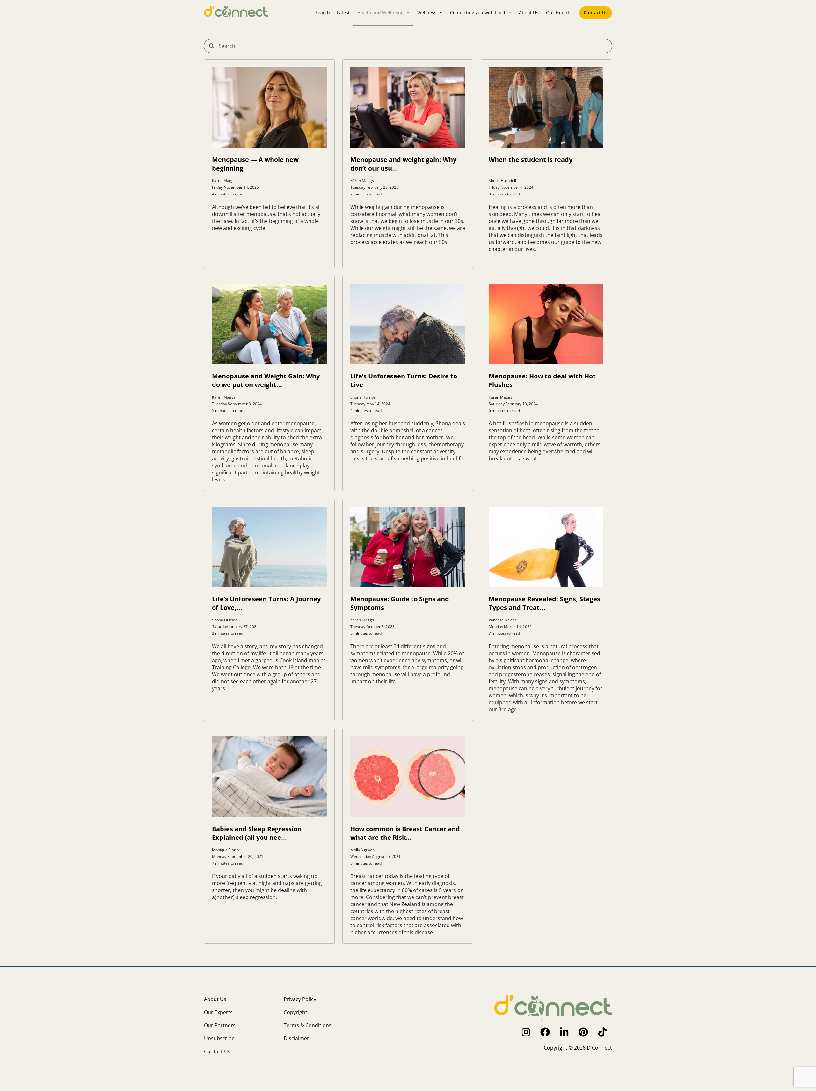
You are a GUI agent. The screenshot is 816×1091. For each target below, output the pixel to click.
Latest (343, 13)
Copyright (295, 1012)
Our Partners (220, 1025)
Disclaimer (296, 1038)
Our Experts (559, 13)
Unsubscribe (219, 1038)
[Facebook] (545, 1032)
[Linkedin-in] (564, 1032)
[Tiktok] (602, 1032)
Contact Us (596, 13)
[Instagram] (526, 1032)
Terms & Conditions (308, 1025)
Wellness (426, 13)
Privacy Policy (300, 999)
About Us (528, 13)
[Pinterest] (583, 1032)
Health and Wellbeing (380, 13)
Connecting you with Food (477, 13)
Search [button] (322, 13)
